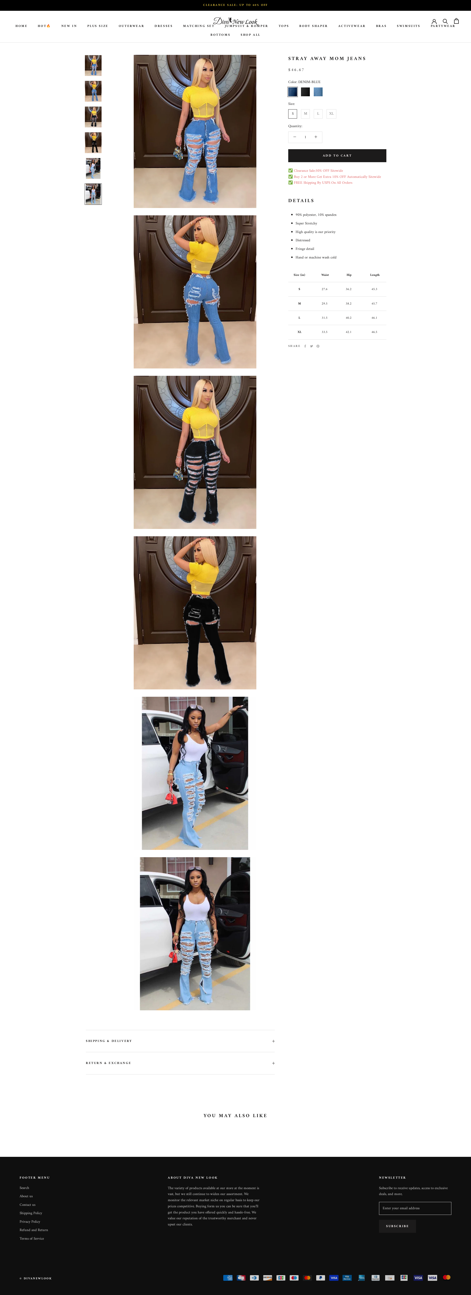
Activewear (352, 26)
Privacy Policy (30, 1222)
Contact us (27, 1205)
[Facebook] (305, 346)
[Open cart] (456, 21)
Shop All (251, 35)
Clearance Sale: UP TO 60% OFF (235, 5)
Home (21, 26)
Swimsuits (408, 26)
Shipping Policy (31, 1213)
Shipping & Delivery (109, 1041)
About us (26, 1196)
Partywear (443, 26)
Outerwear (131, 26)
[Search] (445, 21)
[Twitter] (311, 346)
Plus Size (97, 26)
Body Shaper (313, 26)
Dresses (164, 26)
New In (69, 26)
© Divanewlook (36, 1278)
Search (24, 1188)
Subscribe (397, 1226)
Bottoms (220, 35)
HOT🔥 (44, 26)
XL (331, 113)
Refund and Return (34, 1230)
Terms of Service (32, 1239)
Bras (381, 26)
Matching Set (198, 26)
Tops (284, 26)
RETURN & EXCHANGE (108, 1063)
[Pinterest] (317, 346)
